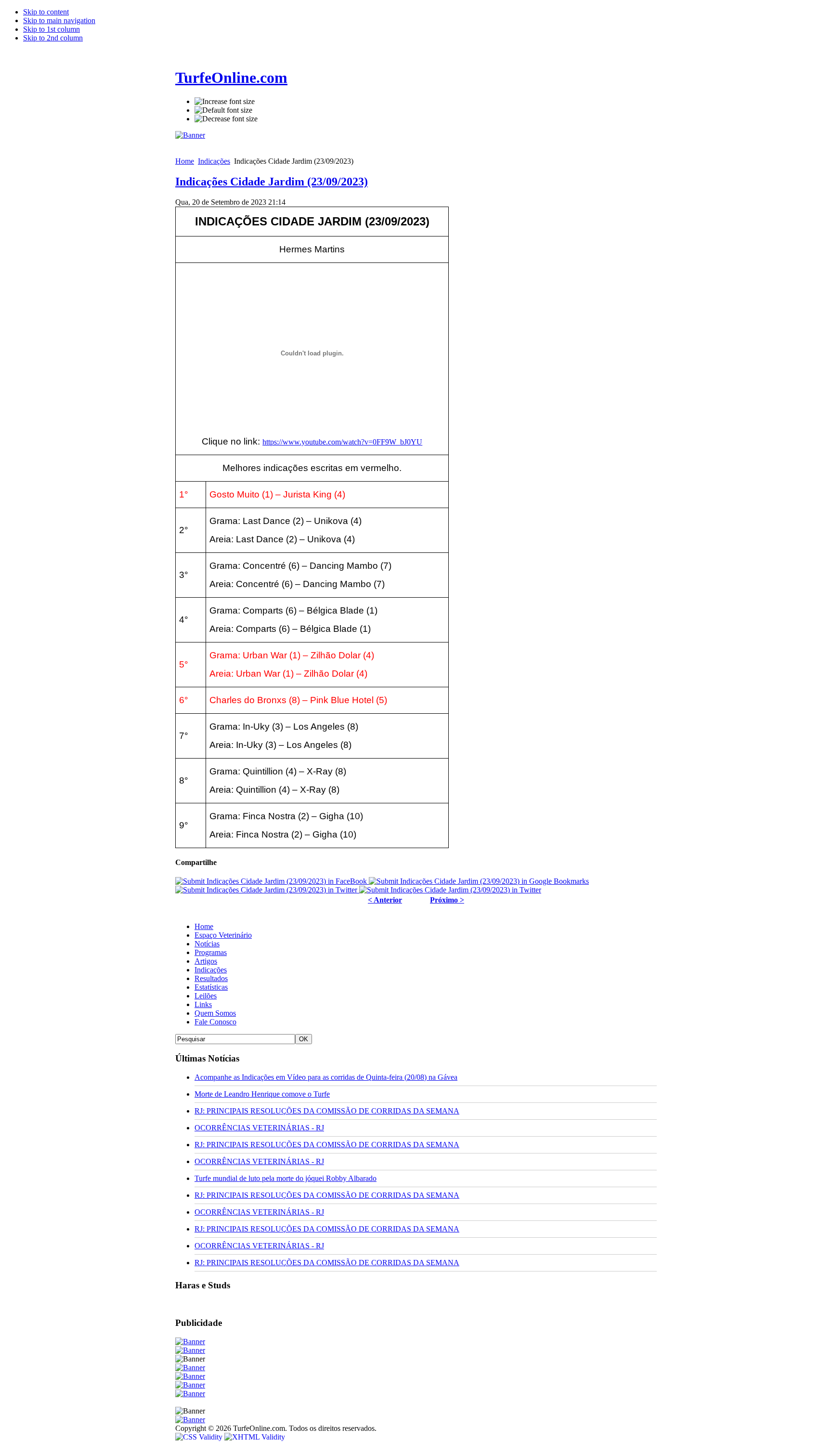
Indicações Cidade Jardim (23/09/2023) (271, 181)
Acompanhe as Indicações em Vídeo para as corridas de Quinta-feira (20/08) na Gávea (326, 1077)
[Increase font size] (225, 101)
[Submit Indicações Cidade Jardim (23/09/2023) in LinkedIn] (450, 890)
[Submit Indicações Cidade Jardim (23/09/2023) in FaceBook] (272, 881)
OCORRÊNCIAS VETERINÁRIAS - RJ (259, 1128)
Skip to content (46, 12)
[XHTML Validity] (254, 1437)
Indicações (214, 161)
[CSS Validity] (199, 1437)
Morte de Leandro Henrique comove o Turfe (262, 1094)
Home (184, 161)
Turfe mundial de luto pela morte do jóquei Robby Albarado (286, 1178)
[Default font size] (223, 110)
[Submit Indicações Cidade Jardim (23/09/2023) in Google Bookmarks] (479, 881)
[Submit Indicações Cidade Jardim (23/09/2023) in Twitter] (267, 890)
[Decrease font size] (226, 119)
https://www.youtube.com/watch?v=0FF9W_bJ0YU (342, 442)
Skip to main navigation (59, 20)
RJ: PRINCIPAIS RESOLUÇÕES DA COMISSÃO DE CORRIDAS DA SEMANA (327, 1111)
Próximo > (447, 900)
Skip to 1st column (51, 29)
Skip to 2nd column (53, 38)
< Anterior (385, 900)
